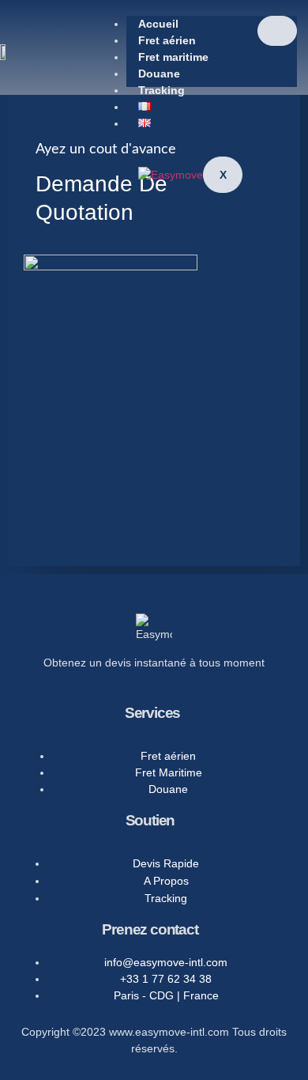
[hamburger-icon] (277, 31)
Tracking (161, 90)
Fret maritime (173, 57)
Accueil (158, 23)
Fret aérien (167, 40)
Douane (159, 73)
